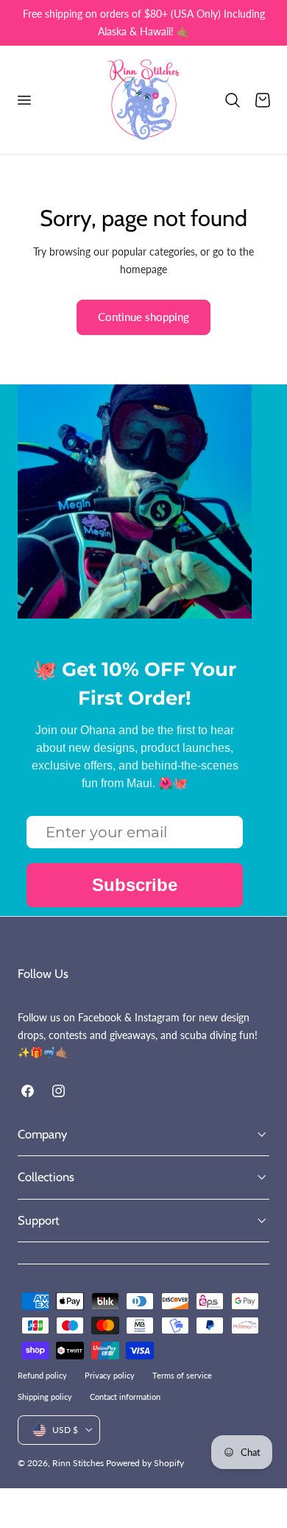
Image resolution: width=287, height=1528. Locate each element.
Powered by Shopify (145, 1462)
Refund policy (42, 1375)
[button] (23, 99)
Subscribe (134, 885)
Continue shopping (143, 316)
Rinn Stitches (78, 1462)
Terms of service (182, 1375)
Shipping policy (45, 1396)
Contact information (125, 1396)
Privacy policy (110, 1375)
